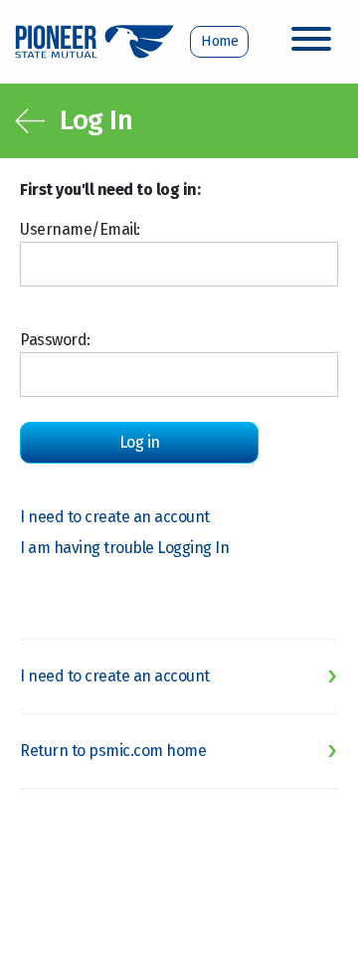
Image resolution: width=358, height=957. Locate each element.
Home (219, 41)
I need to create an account (115, 516)
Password (53, 339)
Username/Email (78, 229)
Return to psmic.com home (113, 750)
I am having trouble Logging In (124, 547)
